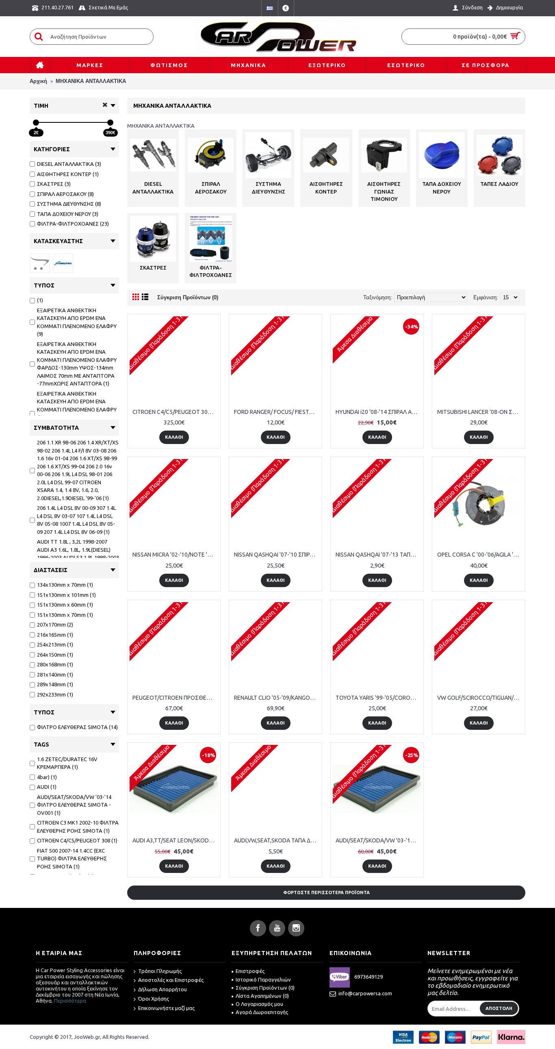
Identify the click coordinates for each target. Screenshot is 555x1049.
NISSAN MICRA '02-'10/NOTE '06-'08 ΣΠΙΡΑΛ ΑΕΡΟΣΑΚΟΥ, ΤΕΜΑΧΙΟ (175, 554)
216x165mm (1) (55, 635)
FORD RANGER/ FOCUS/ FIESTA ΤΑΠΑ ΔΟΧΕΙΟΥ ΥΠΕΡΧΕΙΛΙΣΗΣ (277, 412)
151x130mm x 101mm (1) (66, 595)
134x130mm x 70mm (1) (65, 585)
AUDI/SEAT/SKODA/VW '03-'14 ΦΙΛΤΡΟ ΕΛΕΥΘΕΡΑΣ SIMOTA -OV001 (378, 840)
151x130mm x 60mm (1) (65, 604)
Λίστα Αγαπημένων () (262, 996)
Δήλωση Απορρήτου (162, 989)
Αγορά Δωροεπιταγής (262, 1012)
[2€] (36, 123)
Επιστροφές (250, 971)
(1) (40, 300)
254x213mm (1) (55, 644)
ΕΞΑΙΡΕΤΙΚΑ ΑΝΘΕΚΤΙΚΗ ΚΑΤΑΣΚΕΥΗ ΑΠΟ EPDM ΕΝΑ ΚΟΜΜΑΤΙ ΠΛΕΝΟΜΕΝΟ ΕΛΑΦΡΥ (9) (77, 322)
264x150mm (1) (55, 654)
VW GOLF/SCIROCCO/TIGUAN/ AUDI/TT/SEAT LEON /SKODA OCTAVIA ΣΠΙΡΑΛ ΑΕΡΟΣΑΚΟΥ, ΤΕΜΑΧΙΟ (480, 697)
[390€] (110, 123)
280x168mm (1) (55, 664)
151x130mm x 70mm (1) (65, 615)
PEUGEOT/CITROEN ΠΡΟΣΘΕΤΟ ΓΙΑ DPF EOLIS (175, 697)
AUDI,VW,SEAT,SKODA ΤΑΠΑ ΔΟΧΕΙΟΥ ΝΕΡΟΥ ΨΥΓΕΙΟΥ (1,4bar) (277, 840)
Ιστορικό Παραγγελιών (263, 979)
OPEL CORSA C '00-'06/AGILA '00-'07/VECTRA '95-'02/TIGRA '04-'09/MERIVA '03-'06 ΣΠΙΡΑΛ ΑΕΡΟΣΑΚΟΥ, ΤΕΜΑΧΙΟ (480, 554)
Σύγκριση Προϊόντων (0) (187, 297)
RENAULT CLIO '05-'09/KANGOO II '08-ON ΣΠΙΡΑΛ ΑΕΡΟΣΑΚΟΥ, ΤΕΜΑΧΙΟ (277, 697)
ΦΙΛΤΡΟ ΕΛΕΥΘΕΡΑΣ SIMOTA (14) (77, 727)
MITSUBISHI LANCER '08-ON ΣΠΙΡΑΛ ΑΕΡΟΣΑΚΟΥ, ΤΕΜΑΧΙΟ (480, 412)
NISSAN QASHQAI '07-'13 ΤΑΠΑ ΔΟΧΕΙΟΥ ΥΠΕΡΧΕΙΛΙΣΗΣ (378, 554)
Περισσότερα (70, 1000)
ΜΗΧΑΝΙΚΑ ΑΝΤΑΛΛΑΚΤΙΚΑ (91, 81)
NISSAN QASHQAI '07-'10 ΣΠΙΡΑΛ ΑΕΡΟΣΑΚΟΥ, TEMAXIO (277, 554)
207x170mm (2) (55, 624)
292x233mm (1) (55, 694)
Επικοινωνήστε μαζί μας (166, 1008)
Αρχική (38, 81)
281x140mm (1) (55, 674)
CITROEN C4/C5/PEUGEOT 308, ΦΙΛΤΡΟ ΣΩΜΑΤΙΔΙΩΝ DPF (175, 412)
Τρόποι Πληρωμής (160, 971)
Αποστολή (499, 1008)
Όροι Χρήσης (153, 998)
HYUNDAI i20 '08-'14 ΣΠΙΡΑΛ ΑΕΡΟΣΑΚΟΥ (378, 412)
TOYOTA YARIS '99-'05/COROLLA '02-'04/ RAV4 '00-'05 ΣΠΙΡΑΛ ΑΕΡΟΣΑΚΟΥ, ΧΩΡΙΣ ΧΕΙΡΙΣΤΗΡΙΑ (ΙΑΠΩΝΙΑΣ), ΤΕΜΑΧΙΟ (378, 697)
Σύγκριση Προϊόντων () (265, 987)
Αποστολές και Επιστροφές (171, 980)
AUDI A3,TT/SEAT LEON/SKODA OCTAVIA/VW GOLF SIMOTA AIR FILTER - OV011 (175, 840)
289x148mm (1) (55, 684)
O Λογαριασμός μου (259, 1004)
